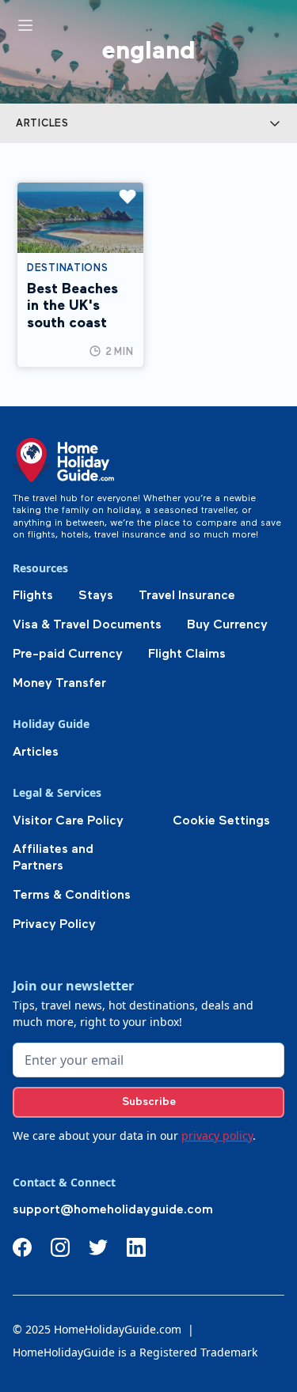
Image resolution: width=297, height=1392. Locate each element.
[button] (148, 123)
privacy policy (217, 1135)
